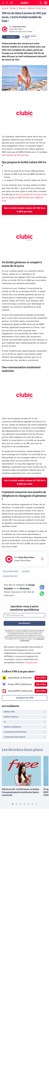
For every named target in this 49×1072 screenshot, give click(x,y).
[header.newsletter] (11, 3)
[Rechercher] (6, 3)
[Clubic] (24, 3)
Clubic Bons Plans (19, 27)
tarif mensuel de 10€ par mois (15, 155)
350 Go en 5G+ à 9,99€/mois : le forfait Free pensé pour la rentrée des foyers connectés (20, 792)
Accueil (5, 8)
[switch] (40, 2)
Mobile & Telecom (18, 8)
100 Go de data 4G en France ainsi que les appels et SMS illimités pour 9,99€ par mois (24, 198)
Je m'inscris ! (24, 623)
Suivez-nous (11, 37)
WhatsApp (24, 588)
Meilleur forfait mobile (38, 8)
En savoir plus (31, 663)
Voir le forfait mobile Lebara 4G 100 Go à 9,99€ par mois (24, 210)
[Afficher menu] (3, 2)
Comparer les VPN (24, 698)
